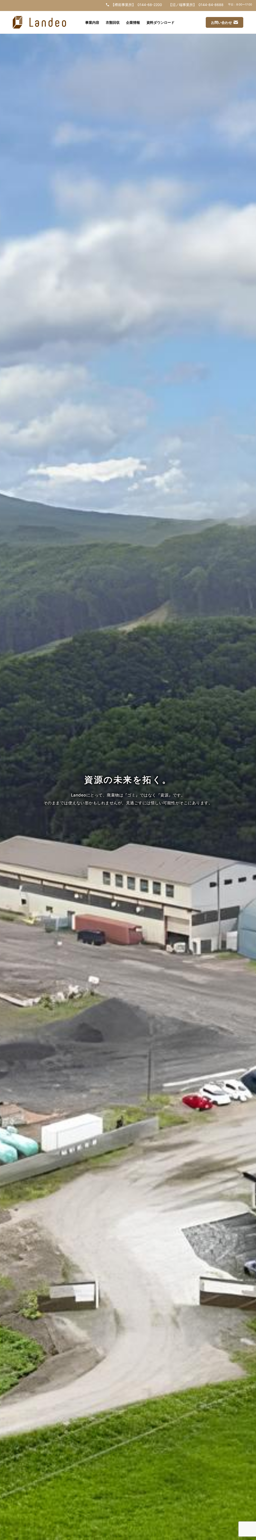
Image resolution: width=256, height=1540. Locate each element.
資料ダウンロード (160, 22)
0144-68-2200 (150, 5)
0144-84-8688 (211, 5)
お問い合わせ (221, 22)
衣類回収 (113, 22)
